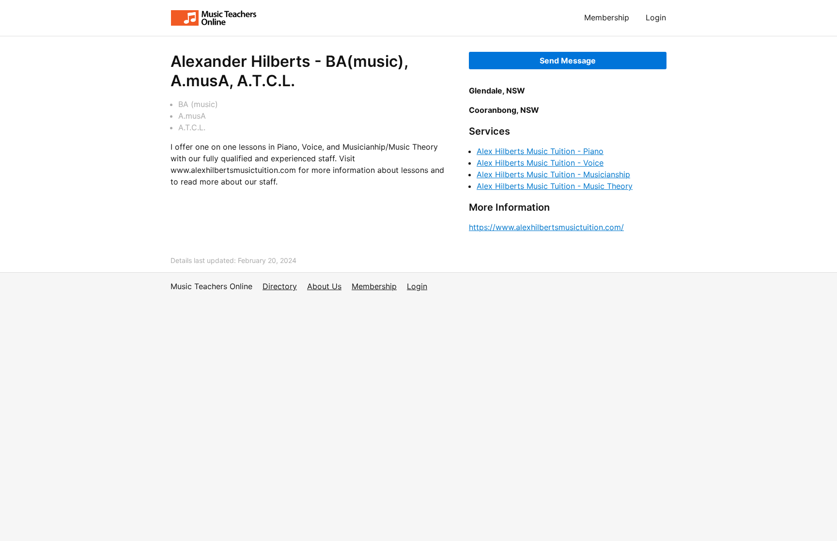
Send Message (568, 60)
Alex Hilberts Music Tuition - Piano (540, 151)
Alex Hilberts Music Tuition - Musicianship (553, 174)
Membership (606, 17)
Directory (280, 286)
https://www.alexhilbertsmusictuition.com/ (546, 227)
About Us (324, 286)
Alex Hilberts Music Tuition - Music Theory (555, 186)
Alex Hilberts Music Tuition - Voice (540, 163)
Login (656, 17)
